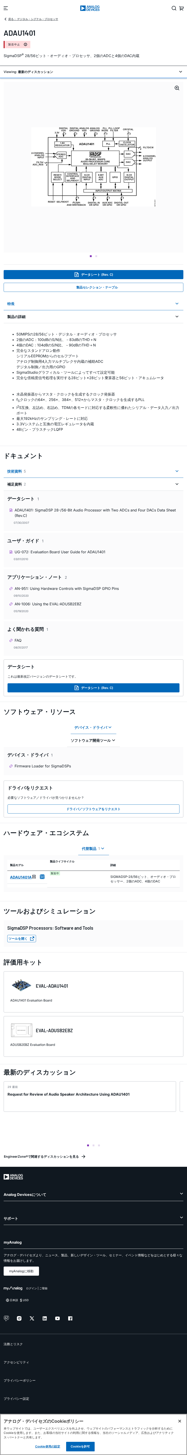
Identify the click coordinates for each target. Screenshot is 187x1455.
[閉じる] (180, 1421)
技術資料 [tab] (16, 471)
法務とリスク (13, 1344)
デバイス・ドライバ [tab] (90, 727)
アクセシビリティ (16, 1362)
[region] (93, 1434)
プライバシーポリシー (20, 1380)
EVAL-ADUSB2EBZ (54, 1030)
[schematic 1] (93, 167)
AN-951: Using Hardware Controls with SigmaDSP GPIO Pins (67, 588)
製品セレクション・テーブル (97, 287)
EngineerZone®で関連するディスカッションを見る (41, 1156)
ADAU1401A (21, 877)
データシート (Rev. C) (97, 274)
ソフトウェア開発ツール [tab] (91, 740)
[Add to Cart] (42, 876)
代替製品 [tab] (91, 848)
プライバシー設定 (16, 1398)
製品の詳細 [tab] (16, 316)
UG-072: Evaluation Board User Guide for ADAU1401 (60, 552)
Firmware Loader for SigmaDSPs (43, 766)
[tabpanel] (93, 381)
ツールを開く (18, 938)
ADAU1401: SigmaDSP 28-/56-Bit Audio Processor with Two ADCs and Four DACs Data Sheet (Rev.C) (95, 513)
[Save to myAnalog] (34, 876)
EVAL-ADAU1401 (52, 986)
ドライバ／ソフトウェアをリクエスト (93, 809)
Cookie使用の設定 (47, 1446)
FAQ (18, 640)
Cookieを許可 (80, 1446)
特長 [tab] (11, 303)
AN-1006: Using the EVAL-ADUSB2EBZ (48, 604)
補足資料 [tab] (16, 484)
